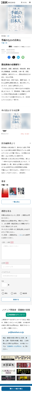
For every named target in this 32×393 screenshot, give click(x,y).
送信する (16, 299)
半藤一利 (4, 43)
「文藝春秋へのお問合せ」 (14, 346)
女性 (15, 293)
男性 (6, 293)
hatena (18, 57)
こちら (20, 235)
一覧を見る (16, 202)
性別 (2, 290)
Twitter (13, 57)
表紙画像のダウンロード (17, 314)
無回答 (25, 293)
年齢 (2, 281)
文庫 (8, 36)
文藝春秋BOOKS (8, 2)
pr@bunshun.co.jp (16, 332)
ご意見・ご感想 (5, 242)
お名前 (3, 263)
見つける (24, 2)
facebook (9, 57)
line (23, 57)
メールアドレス (5, 272)
